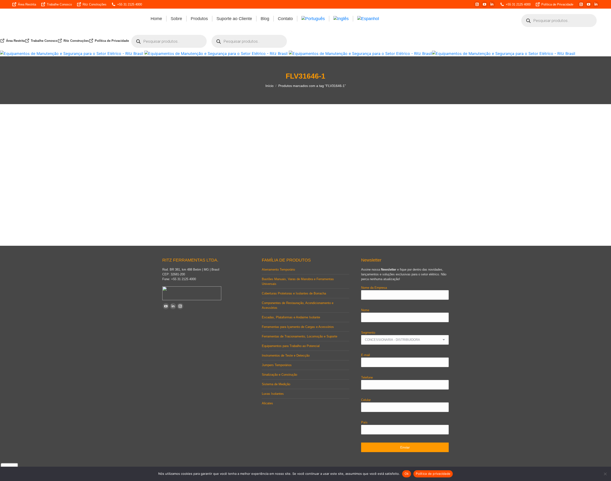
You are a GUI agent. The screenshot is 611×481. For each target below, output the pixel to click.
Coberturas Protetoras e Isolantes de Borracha (294, 293)
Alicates (267, 403)
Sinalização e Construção (279, 374)
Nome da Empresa (374, 287)
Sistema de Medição (276, 384)
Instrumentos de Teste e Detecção (286, 355)
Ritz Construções (94, 4)
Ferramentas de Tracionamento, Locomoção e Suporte (299, 336)
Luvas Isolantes (273, 393)
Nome (365, 310)
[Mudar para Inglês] (341, 18)
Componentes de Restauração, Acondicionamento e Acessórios (297, 305)
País (364, 422)
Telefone (367, 377)
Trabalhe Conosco (59, 4)
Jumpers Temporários (277, 365)
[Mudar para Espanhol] (368, 18)
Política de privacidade (433, 474)
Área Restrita (27, 4)
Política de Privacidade (557, 4)
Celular (366, 400)
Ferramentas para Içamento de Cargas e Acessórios (298, 327)
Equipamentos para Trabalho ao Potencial (291, 346)
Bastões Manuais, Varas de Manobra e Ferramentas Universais (298, 281)
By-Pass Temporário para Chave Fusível (194, 223)
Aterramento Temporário (278, 269)
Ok (407, 474)
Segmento (368, 332)
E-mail (365, 355)
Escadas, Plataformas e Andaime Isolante (291, 317)
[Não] (605, 473)
